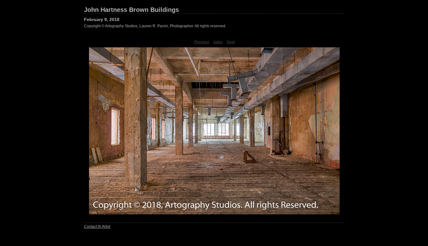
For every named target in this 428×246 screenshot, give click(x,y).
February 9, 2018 (101, 19)
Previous (201, 42)
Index (218, 42)
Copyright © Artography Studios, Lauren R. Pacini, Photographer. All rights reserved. (155, 26)
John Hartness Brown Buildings (131, 9)
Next (231, 42)
